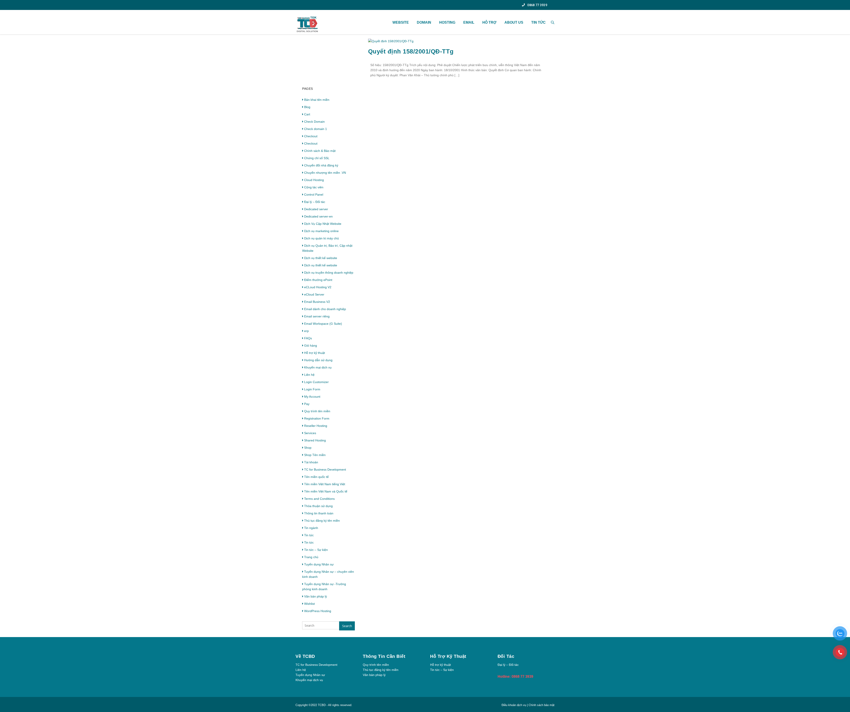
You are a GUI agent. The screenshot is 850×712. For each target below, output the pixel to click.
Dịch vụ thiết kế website (320, 258)
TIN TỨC (538, 22)
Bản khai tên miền (316, 99)
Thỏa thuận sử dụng (318, 506)
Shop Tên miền (315, 455)
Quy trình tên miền (317, 411)
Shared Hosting (315, 440)
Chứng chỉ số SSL (316, 158)
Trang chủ (311, 557)
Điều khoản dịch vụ (514, 705)
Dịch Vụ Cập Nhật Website (322, 223)
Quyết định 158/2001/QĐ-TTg (411, 51)
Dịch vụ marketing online (321, 231)
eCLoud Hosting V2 (317, 287)
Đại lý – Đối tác (314, 202)
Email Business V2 (317, 302)
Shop (307, 447)
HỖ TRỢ (489, 22)
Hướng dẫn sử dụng (318, 360)
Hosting (447, 22)
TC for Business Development (325, 469)
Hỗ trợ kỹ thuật (314, 353)
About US (513, 22)
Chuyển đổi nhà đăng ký (321, 165)
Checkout (310, 136)
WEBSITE (400, 22)
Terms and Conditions (319, 498)
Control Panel (313, 194)
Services (310, 433)
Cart (307, 114)
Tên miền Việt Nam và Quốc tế (325, 491)
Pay (306, 404)
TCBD (322, 705)
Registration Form (316, 418)
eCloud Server (314, 294)
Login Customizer (316, 382)
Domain (424, 22)
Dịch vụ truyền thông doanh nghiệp (328, 272)
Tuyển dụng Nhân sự (319, 564)
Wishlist (309, 603)
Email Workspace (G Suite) (323, 323)
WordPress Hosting (317, 611)
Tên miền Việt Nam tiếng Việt (324, 484)
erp (306, 331)
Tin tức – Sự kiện (316, 550)
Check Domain (314, 121)
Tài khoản (311, 462)
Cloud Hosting (314, 180)
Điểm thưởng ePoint (318, 280)
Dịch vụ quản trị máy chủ (321, 238)
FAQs (308, 338)
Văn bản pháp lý (315, 596)
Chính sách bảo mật (541, 705)
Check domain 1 (315, 129)
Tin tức (309, 535)
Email (468, 22)
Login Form (312, 389)
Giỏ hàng (310, 345)
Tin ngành (311, 528)
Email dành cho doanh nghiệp (325, 309)
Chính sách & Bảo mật (320, 151)
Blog (307, 107)
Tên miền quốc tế (316, 477)
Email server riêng (317, 316)
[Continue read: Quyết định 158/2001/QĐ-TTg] (390, 41)
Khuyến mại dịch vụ (318, 367)
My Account (312, 396)
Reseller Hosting (315, 426)
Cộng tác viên (313, 187)
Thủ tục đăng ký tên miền (322, 520)
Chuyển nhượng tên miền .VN (325, 172)
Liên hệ (309, 374)
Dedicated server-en (318, 216)
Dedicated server (316, 209)
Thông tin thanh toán (318, 513)
